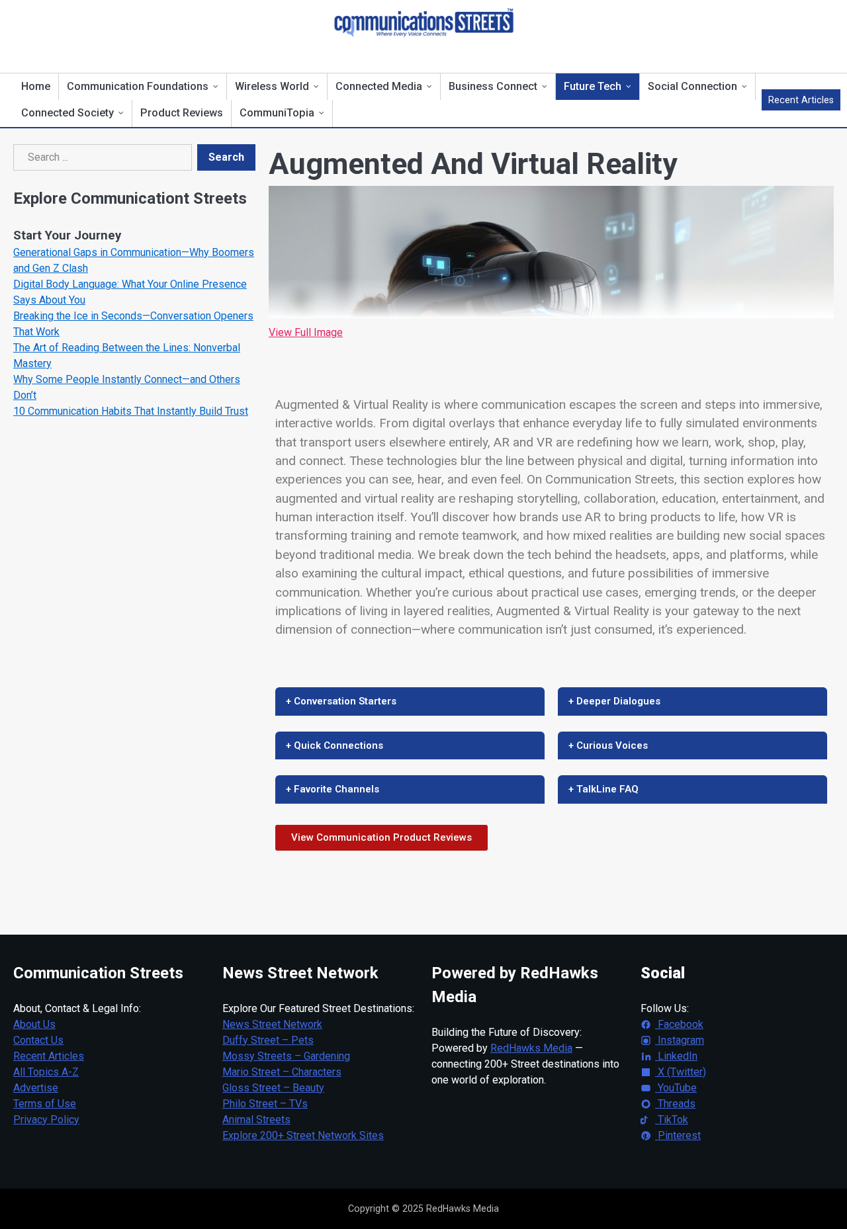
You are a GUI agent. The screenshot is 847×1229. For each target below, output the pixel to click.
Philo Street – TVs (265, 1103)
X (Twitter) (680, 1072)
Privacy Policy (46, 1119)
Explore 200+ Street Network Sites (303, 1135)
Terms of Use (44, 1103)
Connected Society (67, 112)
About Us (34, 1024)
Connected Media (378, 86)
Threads (675, 1103)
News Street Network (272, 1024)
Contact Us (38, 1040)
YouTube (676, 1087)
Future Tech (592, 86)
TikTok (671, 1119)
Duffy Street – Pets (268, 1040)
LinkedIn (676, 1056)
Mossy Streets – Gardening (286, 1056)
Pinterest (678, 1135)
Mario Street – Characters (281, 1072)
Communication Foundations (137, 86)
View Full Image (306, 332)
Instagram (679, 1040)
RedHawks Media (531, 1048)
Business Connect (493, 86)
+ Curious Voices (608, 745)
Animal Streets (256, 1119)
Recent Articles (801, 100)
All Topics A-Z (46, 1072)
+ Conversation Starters (341, 701)
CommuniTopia (277, 112)
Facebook (679, 1024)
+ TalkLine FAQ (603, 789)
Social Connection (692, 86)
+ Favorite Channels (332, 789)
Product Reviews (181, 112)
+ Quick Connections (334, 745)
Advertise (35, 1087)
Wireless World (272, 86)
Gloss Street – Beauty (273, 1087)
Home (35, 86)
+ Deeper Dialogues (614, 701)
